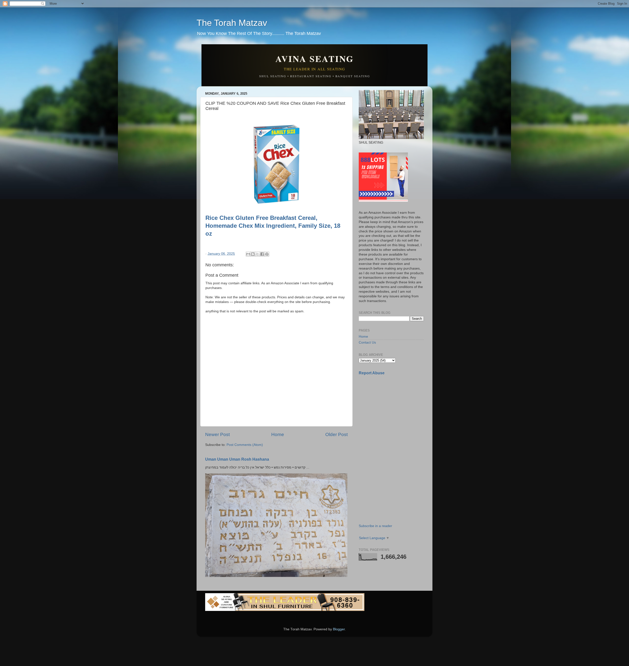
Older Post (336, 434)
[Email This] (248, 254)
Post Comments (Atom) (245, 445)
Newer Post (217, 434)
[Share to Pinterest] (266, 254)
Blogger (339, 629)
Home (277, 434)
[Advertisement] (395, 414)
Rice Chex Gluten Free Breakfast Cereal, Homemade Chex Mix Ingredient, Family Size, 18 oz (272, 225)
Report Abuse (372, 373)
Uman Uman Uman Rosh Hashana (237, 459)
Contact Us (367, 342)
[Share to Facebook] (262, 254)
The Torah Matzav (232, 23)
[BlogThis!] (252, 254)
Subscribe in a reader (375, 526)
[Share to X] (257, 254)
